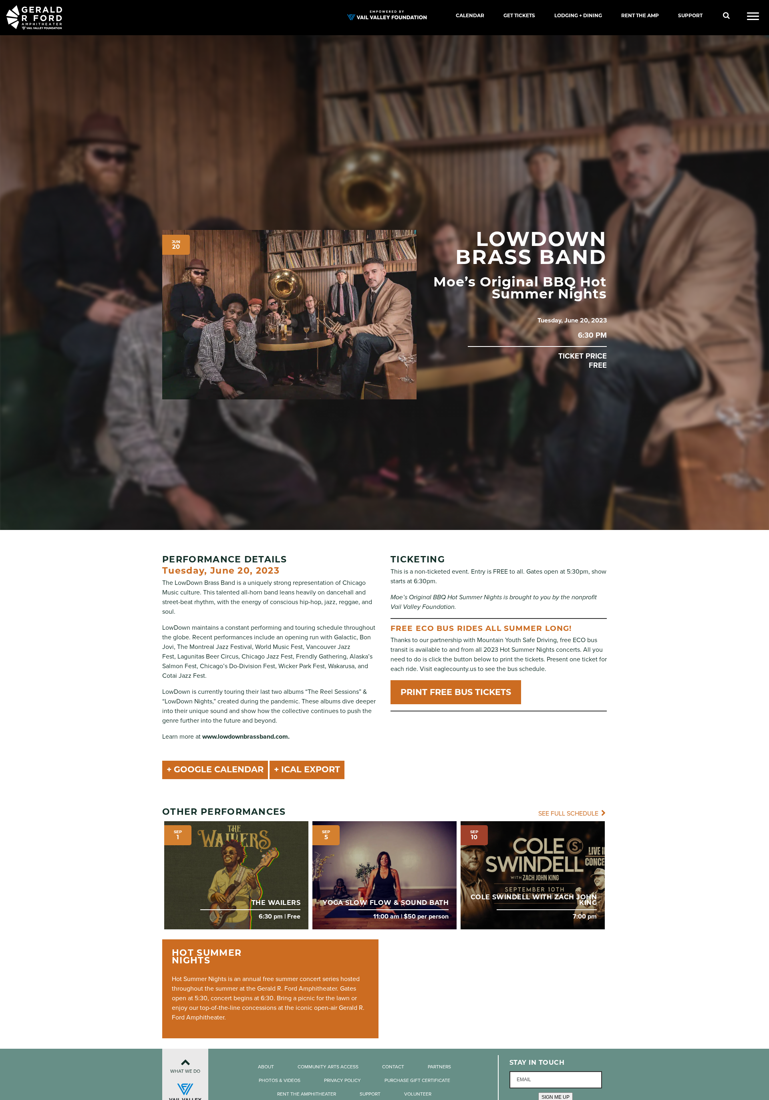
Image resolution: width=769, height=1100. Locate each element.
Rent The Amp (640, 15)
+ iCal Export (307, 769)
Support (690, 15)
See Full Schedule (569, 814)
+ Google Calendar (215, 769)
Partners (439, 1067)
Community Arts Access (328, 1067)
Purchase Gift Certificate (417, 1080)
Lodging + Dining (578, 15)
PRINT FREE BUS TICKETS (456, 692)
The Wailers (276, 903)
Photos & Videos (279, 1080)
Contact (393, 1067)
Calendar (470, 15)
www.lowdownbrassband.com (245, 737)
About (266, 1067)
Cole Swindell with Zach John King (534, 900)
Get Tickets (519, 15)
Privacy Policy (342, 1080)
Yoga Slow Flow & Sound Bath (386, 903)
